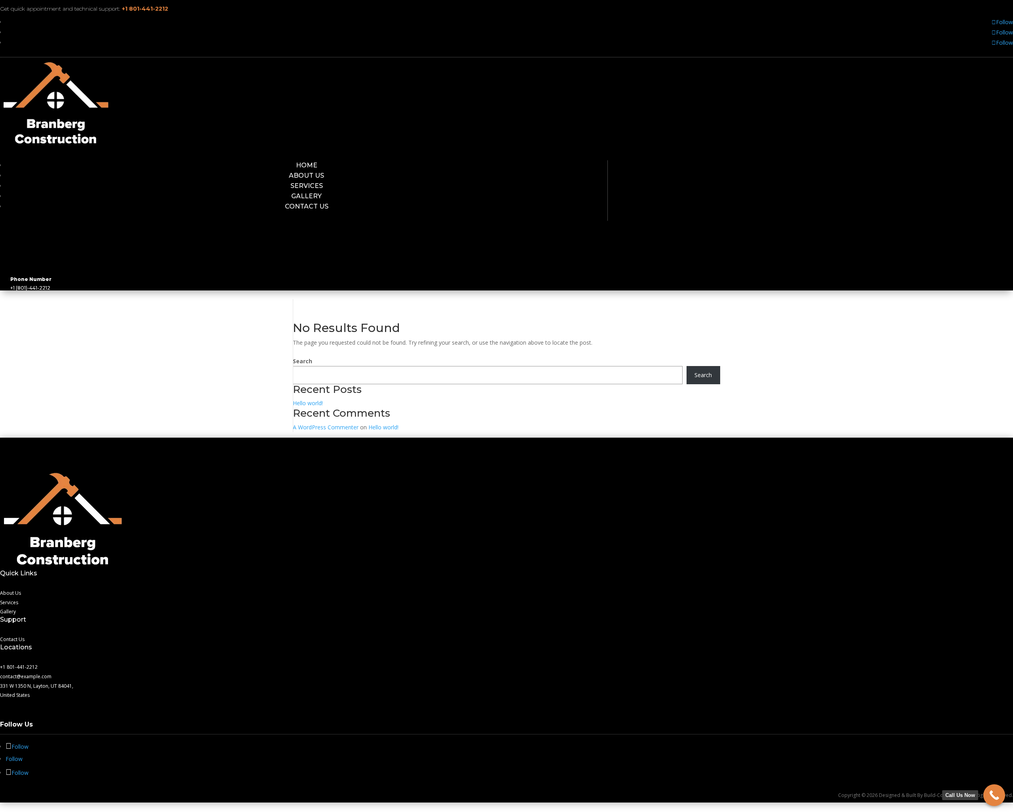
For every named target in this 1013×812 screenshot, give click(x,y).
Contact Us (306, 206)
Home (306, 165)
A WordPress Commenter (326, 427)
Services (306, 186)
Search (302, 361)
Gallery (306, 196)
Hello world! (308, 403)
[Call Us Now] (994, 795)
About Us (306, 175)
